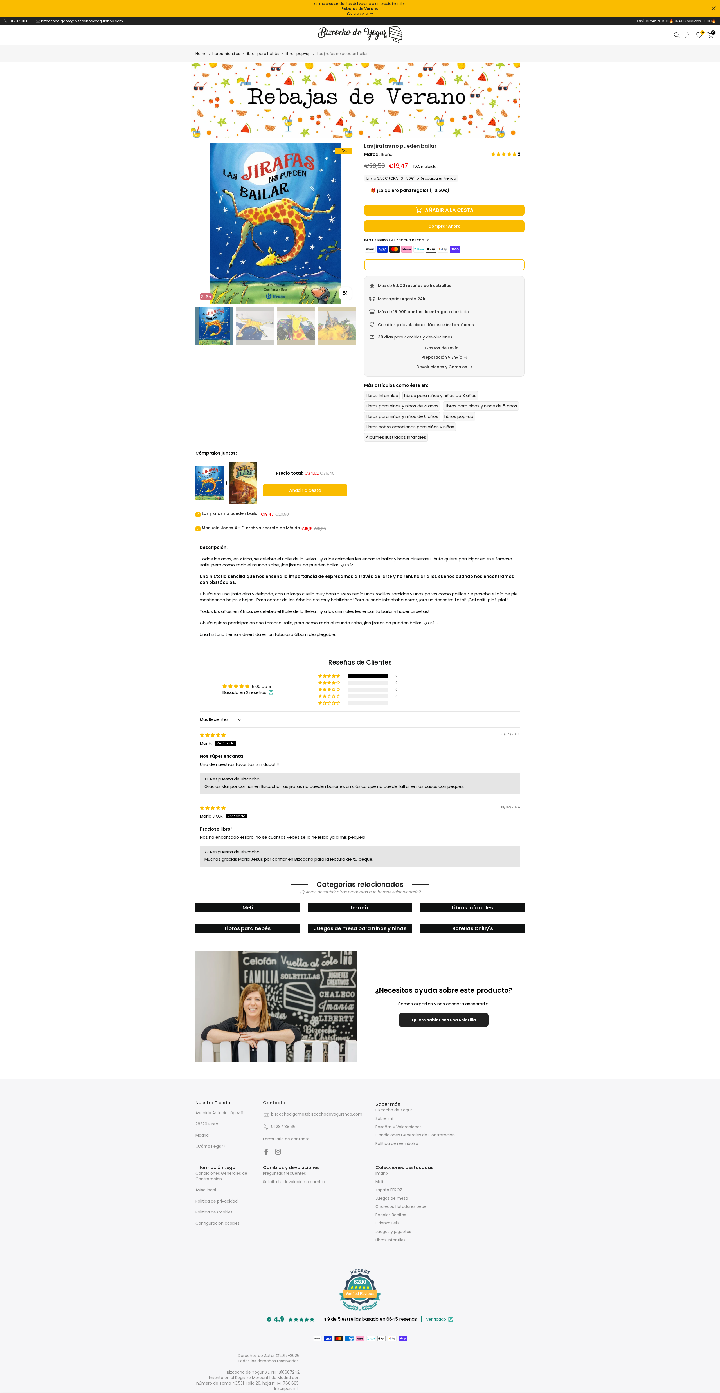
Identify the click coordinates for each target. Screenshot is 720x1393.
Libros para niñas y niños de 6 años (402, 416)
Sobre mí (384, 1118)
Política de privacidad (216, 1201)
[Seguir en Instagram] (278, 1152)
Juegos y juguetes (393, 1231)
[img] (213, 735)
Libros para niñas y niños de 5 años (481, 406)
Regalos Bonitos (390, 1215)
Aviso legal (205, 1190)
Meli (379, 1182)
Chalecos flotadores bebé (401, 1206)
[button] (504, 154)
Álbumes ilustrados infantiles (396, 437)
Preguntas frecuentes (284, 1173)
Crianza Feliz (387, 1223)
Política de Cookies (214, 1212)
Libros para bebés (262, 53)
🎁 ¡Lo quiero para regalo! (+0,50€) (410, 190)
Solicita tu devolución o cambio (294, 1182)
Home (201, 53)
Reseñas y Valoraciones (398, 1127)
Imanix (381, 1173)
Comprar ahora (444, 226)
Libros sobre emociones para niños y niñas (410, 427)
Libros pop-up (298, 53)
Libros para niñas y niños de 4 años (402, 406)
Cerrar (6, 8)
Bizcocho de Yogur (393, 1110)
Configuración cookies (217, 1223)
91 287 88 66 (20, 21)
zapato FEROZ (388, 1190)
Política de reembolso (396, 1143)
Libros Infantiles (226, 53)
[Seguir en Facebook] (266, 1152)
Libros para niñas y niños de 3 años (440, 395)
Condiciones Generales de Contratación (415, 1135)
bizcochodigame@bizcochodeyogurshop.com (82, 21)
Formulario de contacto (286, 1139)
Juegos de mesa (391, 1198)
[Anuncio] (360, 8)
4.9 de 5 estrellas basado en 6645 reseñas (370, 1319)
